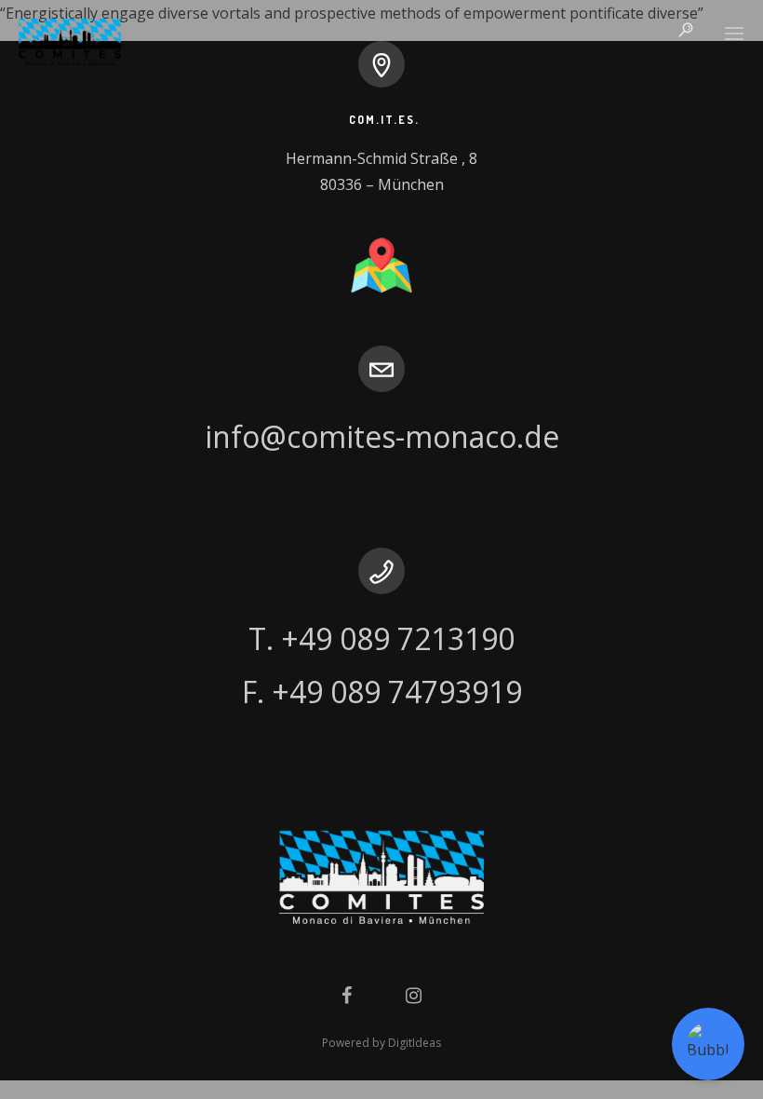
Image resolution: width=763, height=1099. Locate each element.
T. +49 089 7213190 (381, 638)
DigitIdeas (414, 1043)
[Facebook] (346, 993)
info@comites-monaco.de (382, 436)
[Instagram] (414, 993)
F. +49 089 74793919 (382, 692)
